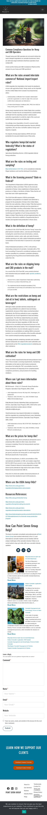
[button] (42, 9)
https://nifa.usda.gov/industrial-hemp (16, 498)
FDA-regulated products (25, 344)
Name (5, 689)
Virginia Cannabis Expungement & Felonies (19, 648)
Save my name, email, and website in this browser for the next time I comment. (23, 722)
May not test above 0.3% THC (14, 169)
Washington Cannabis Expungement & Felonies (20, 646)
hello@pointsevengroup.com (19, 4)
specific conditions (35, 273)
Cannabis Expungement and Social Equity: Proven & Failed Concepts (33, 610)
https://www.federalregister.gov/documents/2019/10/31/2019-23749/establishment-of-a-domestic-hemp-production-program (23, 516)
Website (6, 711)
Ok (24, 812)
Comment (7, 660)
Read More (12, 580)
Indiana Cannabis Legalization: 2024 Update (19, 639)
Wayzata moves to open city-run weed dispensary (21, 637)
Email (5, 700)
